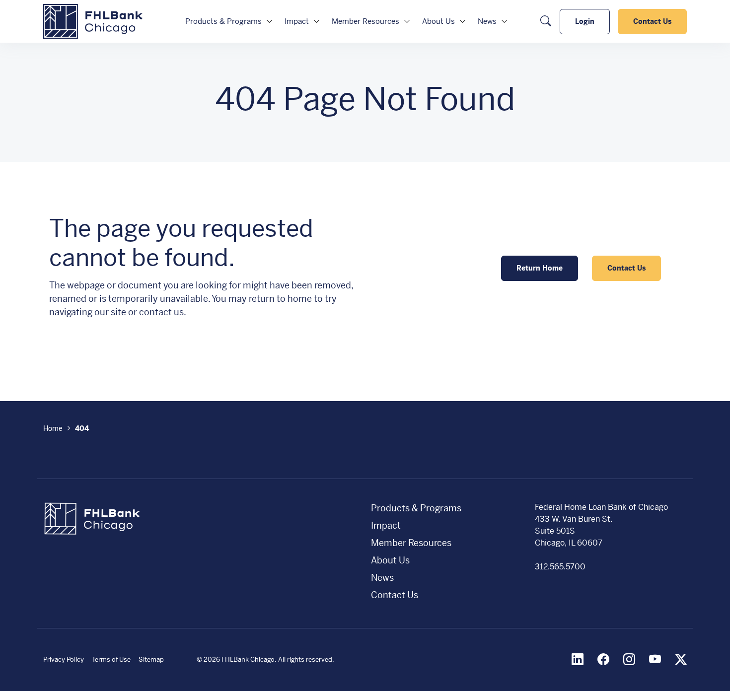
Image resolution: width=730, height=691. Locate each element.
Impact (297, 21)
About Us (438, 21)
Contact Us (652, 21)
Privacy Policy (63, 659)
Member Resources (365, 21)
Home (53, 428)
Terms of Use (111, 659)
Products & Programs (223, 21)
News (487, 21)
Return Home (539, 268)
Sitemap (151, 659)
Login (584, 21)
